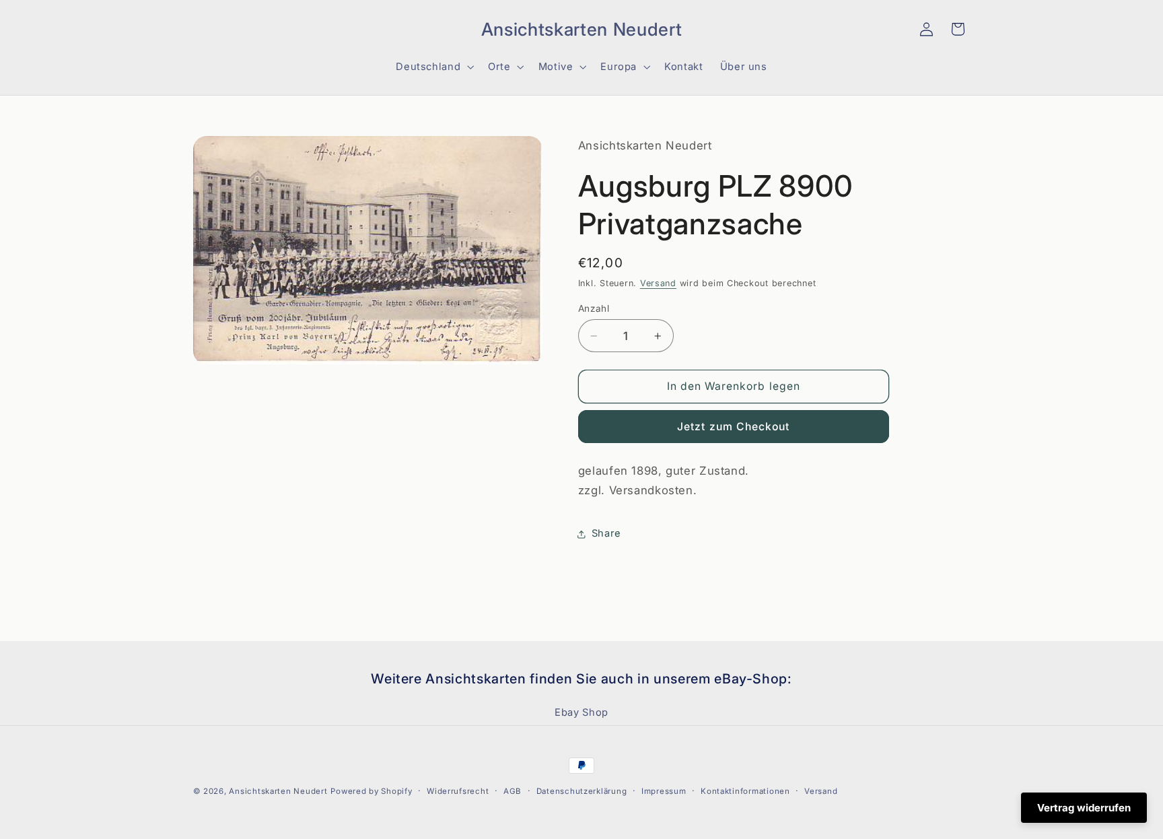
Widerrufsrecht (458, 791)
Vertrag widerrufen (1084, 807)
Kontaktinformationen (745, 791)
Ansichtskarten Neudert (278, 791)
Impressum (663, 791)
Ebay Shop (581, 712)
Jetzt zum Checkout (733, 426)
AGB (512, 791)
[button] (208, 28)
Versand (658, 283)
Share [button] (606, 533)
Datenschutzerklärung (581, 791)
